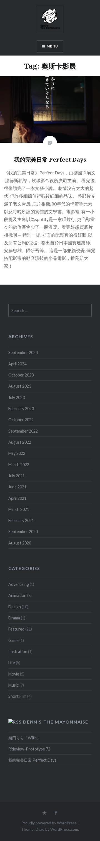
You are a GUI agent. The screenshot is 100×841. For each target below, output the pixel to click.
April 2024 (17, 363)
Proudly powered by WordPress (49, 822)
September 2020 (23, 531)
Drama (14, 618)
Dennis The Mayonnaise (55, 721)
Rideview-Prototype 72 (29, 749)
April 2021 (17, 498)
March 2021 (18, 509)
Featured (16, 629)
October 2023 (21, 375)
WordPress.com (64, 829)
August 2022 (19, 442)
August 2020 (19, 543)
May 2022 (16, 453)
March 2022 (18, 464)
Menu (52, 46)
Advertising (18, 584)
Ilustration (17, 651)
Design (14, 606)
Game (13, 640)
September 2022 (23, 431)
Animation (17, 595)
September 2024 (23, 352)
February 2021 (21, 520)
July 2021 (16, 475)
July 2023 (16, 397)
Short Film (17, 696)
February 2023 (21, 408)
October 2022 (21, 419)
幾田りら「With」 (24, 737)
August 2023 (19, 386)
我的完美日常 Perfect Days (32, 760)
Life (11, 662)
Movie (13, 674)
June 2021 (17, 486)
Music (13, 685)
